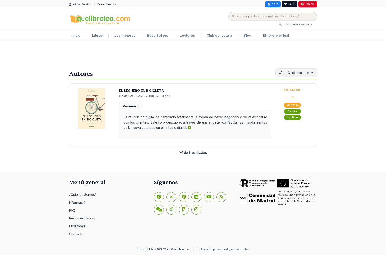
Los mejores (125, 35)
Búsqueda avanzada (298, 24)
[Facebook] (159, 197)
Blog (247, 35)
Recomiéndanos (81, 218)
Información (78, 202)
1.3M (275, 4)
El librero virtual (276, 35)
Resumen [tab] (130, 106)
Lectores (187, 35)
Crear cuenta (106, 4)
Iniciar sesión (82, 4)
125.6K (310, 4)
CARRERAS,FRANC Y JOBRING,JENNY (145, 96)
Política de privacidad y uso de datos (224, 249)
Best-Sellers (157, 35)
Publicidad (77, 226)
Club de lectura (219, 35)
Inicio (75, 35)
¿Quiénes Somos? (83, 194)
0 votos (292, 111)
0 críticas (292, 117)
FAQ (72, 210)
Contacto (76, 234)
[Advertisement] (193, 56)
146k (292, 4)
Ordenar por (298, 72)
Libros (97, 35)
